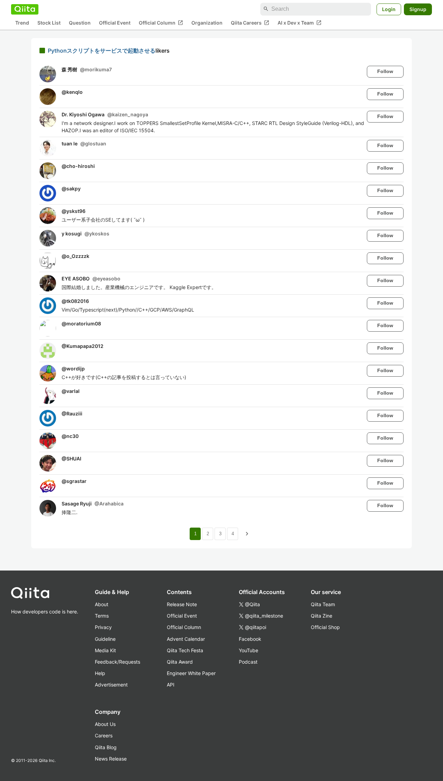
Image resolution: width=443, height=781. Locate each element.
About (101, 604)
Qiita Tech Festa (185, 650)
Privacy (103, 627)
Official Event (114, 23)
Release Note (182, 604)
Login (389, 9)
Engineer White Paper (191, 673)
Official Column (161, 22)
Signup (417, 9)
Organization (207, 23)
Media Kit (105, 650)
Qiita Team (323, 604)
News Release (111, 759)
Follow (385, 71)
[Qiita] (24, 9)
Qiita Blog (106, 747)
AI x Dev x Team (300, 22)
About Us (105, 724)
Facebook (250, 639)
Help (100, 673)
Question (80, 23)
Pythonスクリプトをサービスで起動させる (101, 50)
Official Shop (325, 627)
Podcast (248, 662)
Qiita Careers (250, 22)
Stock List (49, 23)
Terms (102, 616)
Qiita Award (180, 662)
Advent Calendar (186, 639)
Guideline (105, 639)
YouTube (248, 650)
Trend (22, 23)
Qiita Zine (321, 616)
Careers (103, 735)
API (170, 685)
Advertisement (111, 685)
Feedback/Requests (117, 662)
